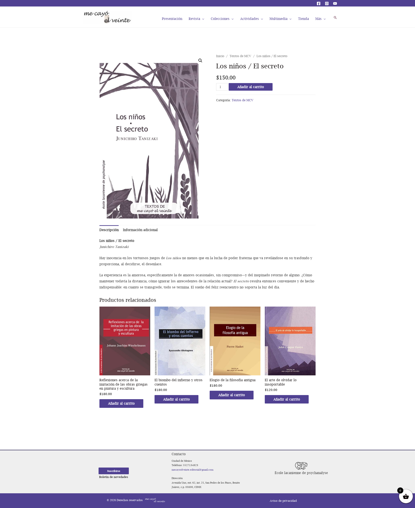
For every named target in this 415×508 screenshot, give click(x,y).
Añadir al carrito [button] (121, 403)
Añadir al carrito (250, 87)
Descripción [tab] (109, 230)
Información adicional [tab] (140, 230)
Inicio (220, 56)
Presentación (172, 18)
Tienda (303, 18)
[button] (200, 60)
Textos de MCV (240, 56)
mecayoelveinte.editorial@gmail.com (192, 469)
